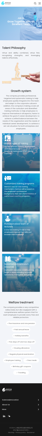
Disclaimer (31, 433)
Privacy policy (21, 433)
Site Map (11, 433)
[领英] (4, 416)
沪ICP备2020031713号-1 (21, 430)
